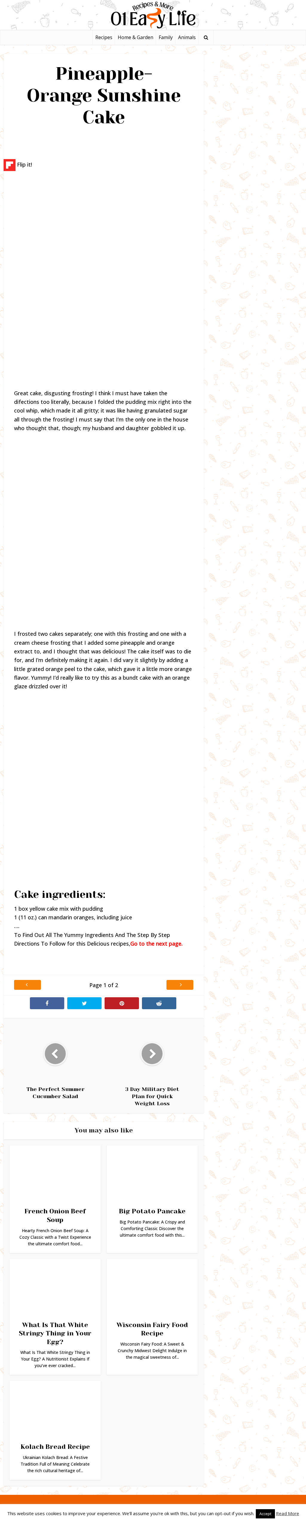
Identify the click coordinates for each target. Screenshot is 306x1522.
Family (166, 37)
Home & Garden (135, 37)
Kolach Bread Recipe (55, 1446)
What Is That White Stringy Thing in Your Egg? (55, 1333)
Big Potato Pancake (152, 1211)
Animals (187, 37)
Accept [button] (265, 1513)
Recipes (103, 37)
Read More (287, 1513)
